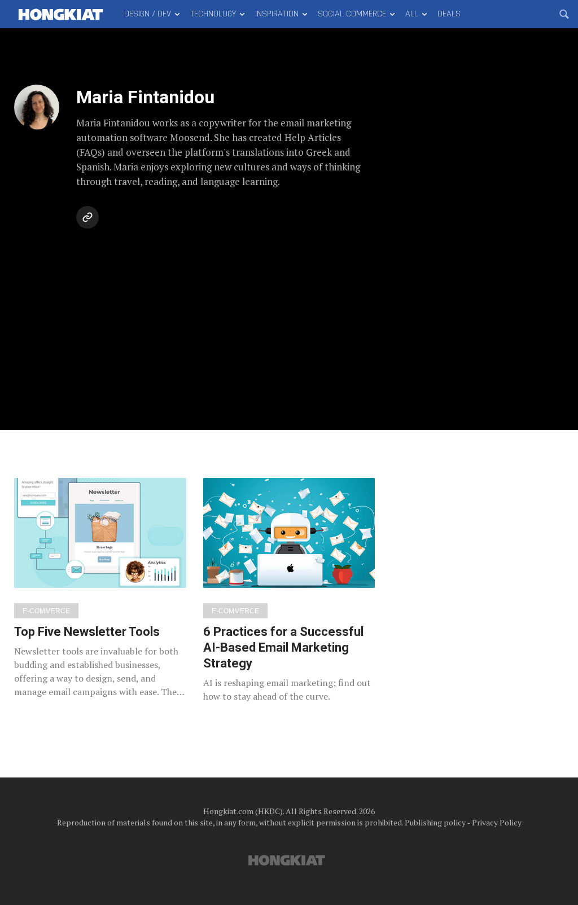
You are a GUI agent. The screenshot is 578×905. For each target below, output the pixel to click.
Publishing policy (435, 822)
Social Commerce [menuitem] (352, 14)
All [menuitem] (411, 14)
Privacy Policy (497, 822)
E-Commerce (46, 611)
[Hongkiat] (60, 14)
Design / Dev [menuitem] (147, 14)
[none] (100, 588)
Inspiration (277, 14)
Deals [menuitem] (449, 14)
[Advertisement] (289, 317)
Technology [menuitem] (213, 14)
